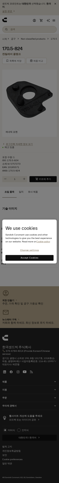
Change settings (29, 250)
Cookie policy (43, 241)
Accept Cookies (29, 258)
